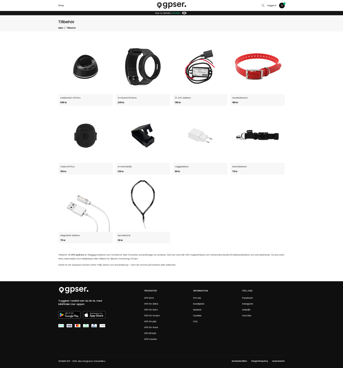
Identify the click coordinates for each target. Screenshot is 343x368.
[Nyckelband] (143, 204)
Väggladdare (182, 166)
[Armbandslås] (143, 135)
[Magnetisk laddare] (85, 204)
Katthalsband (239, 166)
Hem (60, 27)
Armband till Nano (127, 97)
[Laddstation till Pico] (85, 66)
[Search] (263, 5)
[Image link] (73, 290)
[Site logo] (171, 5)
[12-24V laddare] (200, 66)
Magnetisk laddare (70, 235)
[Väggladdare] (200, 135)
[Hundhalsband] (257, 66)
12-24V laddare (183, 97)
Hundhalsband (239, 97)
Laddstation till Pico (70, 97)
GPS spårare (77, 254)
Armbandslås (125, 166)
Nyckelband (124, 235)
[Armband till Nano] (143, 66)
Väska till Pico (67, 166)
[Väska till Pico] (85, 135)
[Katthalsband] (257, 135)
